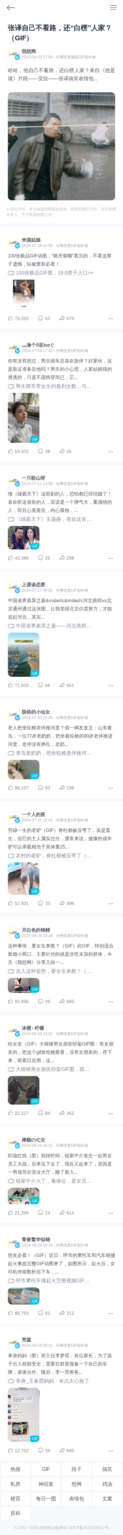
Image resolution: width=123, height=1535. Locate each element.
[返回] (7, 9)
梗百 (15, 1498)
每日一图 (46, 1498)
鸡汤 (107, 1484)
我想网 (29, 51)
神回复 (46, 1484)
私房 (15, 1484)
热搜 (15, 1469)
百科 (15, 1513)
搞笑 (107, 1469)
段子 (77, 1469)
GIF (82, 57)
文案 (107, 1498)
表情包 (76, 1498)
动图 (55, 1527)
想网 (77, 1484)
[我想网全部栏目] (116, 8)
